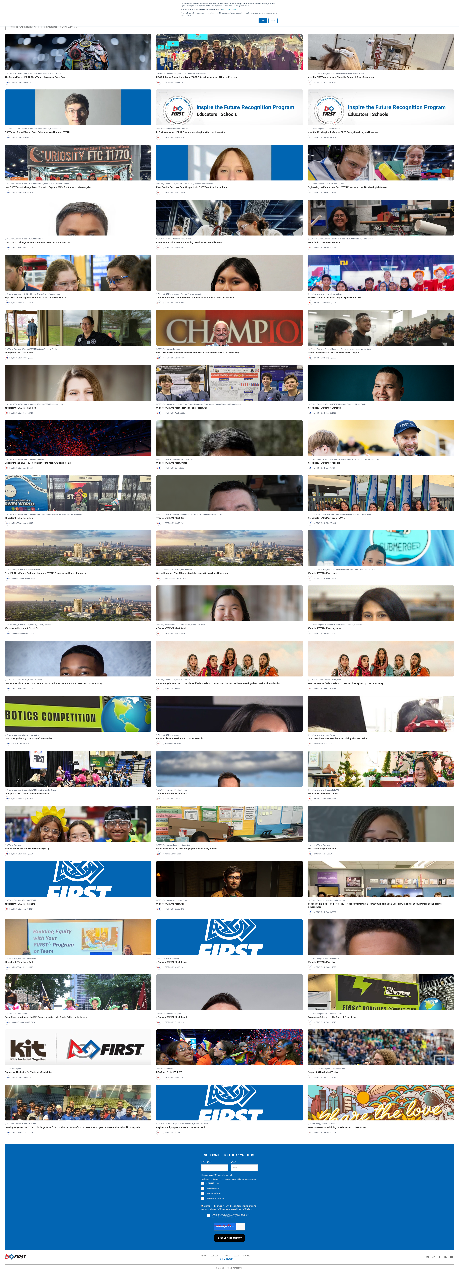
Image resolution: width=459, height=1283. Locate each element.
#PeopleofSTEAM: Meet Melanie (324, 242)
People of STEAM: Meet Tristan (323, 1072)
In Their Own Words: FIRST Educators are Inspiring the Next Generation (191, 132)
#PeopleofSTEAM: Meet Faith (19, 962)
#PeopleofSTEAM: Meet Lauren (20, 408)
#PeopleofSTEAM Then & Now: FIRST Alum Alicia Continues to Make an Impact (195, 297)
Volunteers (335, 239)
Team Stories (200, 74)
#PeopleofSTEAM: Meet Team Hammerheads (27, 793)
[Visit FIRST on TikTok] (433, 1256)
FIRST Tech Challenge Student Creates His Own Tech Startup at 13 (37, 242)
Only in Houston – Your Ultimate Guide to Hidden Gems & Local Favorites (192, 573)
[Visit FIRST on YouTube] (451, 1256)
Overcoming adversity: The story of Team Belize (28, 738)
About (204, 1256)
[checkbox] (229, 1190)
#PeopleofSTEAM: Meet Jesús (171, 962)
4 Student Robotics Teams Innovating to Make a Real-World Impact (189, 242)
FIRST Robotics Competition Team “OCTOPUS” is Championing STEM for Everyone (196, 77)
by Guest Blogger (17, 578)
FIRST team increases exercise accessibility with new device (337, 738)
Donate (246, 1256)
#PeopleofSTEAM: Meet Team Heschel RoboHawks (181, 408)
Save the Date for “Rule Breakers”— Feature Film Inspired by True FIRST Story (345, 683)
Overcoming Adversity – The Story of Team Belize (332, 1017)
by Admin (14, 744)
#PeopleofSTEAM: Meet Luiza (322, 573)
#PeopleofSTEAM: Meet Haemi (20, 904)
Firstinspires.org (226, 1259)
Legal (236, 1256)
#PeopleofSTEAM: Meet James (171, 793)
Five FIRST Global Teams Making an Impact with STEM (334, 297)
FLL (27, 294)
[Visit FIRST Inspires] (15, 1257)
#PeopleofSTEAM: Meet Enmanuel (324, 408)
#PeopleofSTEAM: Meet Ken (322, 962)
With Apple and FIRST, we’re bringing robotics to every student (186, 848)
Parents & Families (62, 184)
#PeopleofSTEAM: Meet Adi (170, 904)
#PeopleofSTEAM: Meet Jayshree (324, 628)
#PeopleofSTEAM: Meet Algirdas (324, 463)
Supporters (356, 349)
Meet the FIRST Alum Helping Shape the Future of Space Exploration (341, 77)
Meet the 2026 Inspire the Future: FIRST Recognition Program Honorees (343, 132)
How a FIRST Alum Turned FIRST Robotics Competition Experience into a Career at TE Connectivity (53, 683)
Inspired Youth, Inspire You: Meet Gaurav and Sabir (181, 1127)
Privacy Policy (229, 9)
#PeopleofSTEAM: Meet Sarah (171, 628)
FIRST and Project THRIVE (169, 1072)
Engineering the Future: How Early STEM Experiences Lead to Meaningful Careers (347, 187)
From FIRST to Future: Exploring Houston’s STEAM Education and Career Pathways (45, 573)
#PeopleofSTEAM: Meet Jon (170, 518)
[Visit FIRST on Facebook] (439, 1256)
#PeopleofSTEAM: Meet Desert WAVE (326, 518)
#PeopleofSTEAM (35, 74)
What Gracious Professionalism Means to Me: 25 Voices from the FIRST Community (197, 352)
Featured (46, 74)
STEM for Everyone (20, 74)
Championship (12, 570)
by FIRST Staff (16, 82)
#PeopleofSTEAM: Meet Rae (19, 518)
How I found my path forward (322, 848)
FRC (30, 294)
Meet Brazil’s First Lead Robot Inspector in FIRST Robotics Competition (191, 187)
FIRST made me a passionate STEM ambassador (180, 738)
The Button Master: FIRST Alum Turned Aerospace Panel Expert (36, 77)
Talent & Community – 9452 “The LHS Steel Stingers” (334, 352)
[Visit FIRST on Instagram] (428, 1256)
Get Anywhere (184, 680)
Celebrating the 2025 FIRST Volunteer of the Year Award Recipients (38, 463)
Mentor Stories (55, 74)
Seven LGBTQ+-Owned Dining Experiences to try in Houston (337, 1127)
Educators (185, 129)
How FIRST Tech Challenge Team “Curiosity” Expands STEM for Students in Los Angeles (48, 187)
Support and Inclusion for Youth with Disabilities (28, 1072)
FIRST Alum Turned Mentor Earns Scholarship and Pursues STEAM (37, 132)
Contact (215, 1256)
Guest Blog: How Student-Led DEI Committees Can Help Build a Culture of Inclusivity (46, 1017)
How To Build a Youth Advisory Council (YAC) (27, 848)
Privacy (226, 1256)
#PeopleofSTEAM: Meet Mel (19, 352)
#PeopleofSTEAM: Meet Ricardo (172, 1017)
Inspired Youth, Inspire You (335, 900)
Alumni (9, 74)
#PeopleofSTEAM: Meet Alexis (323, 793)
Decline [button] (273, 21)
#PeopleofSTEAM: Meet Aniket (171, 463)
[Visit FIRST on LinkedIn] (445, 1256)
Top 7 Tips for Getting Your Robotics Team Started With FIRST (35, 297)
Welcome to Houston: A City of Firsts (23, 628)
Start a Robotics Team (51, 294)
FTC (23, 294)
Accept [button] (263, 21)
